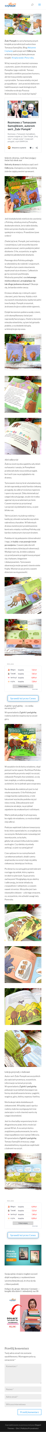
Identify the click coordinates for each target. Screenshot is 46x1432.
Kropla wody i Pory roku (22, 57)
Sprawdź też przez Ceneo (23, 698)
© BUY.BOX (35, 689)
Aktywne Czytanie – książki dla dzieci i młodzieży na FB (22, 1290)
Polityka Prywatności (30, 1428)
